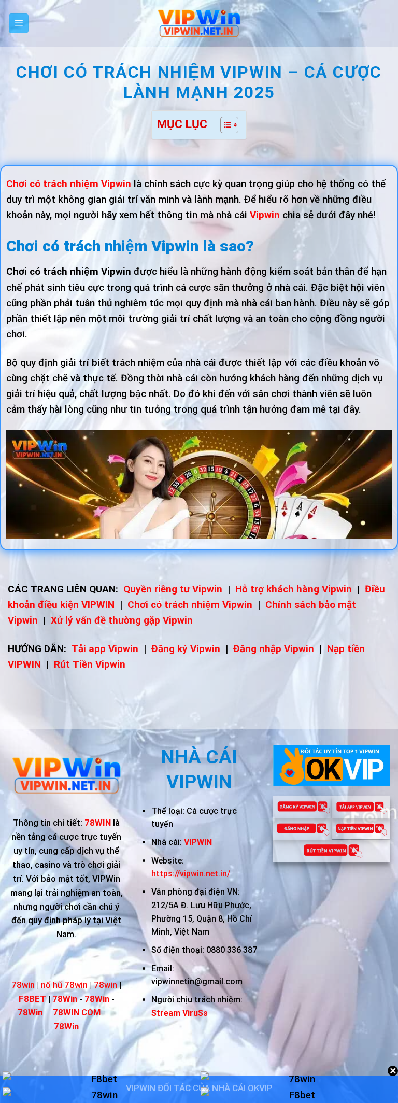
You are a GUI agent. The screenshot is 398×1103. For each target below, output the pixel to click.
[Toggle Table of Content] (224, 125)
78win (23, 985)
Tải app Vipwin (105, 649)
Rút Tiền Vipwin (89, 664)
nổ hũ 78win (64, 985)
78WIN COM (77, 1012)
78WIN (97, 822)
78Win (66, 1026)
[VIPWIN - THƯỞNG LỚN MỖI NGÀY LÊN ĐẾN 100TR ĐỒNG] (199, 23)
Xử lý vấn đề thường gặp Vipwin (122, 620)
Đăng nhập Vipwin (273, 649)
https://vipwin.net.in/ (190, 874)
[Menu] (19, 23)
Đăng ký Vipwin (185, 649)
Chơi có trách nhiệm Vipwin (189, 605)
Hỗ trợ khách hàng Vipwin (293, 589)
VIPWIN (198, 842)
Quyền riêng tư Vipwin (172, 589)
